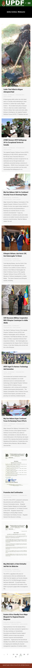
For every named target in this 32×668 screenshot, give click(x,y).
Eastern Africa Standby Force (9, 622)
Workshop (18, 622)
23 (13, 654)
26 (24, 654)
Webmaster (21, 12)
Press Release (6, 495)
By (11, 94)
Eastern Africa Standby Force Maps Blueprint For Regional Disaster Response (15, 617)
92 (15, 656)
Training (5, 372)
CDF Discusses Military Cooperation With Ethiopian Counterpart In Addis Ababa (15, 320)
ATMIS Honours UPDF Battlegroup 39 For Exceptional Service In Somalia (14, 142)
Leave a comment (7, 96)
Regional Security (7, 197)
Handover (5, 423)
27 (28, 654)
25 (20, 654)
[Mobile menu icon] (29, 3)
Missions (5, 147)
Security (5, 94)
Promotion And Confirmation (13, 492)
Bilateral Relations (7, 258)
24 (17, 654)
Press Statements (7, 569)
